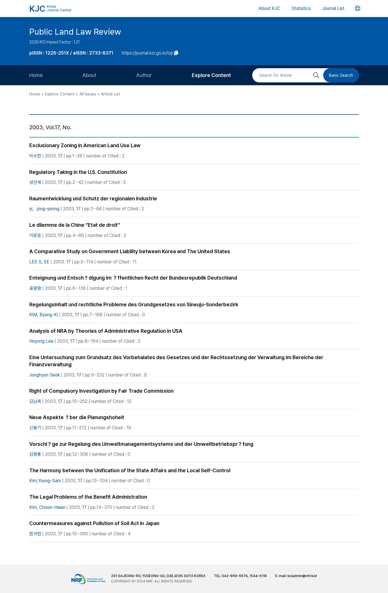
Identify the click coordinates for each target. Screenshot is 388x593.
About (89, 75)
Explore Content (211, 75)
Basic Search (341, 75)
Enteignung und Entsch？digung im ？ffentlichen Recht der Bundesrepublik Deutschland (133, 278)
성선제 (35, 182)
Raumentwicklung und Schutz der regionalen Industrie (93, 198)
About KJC (269, 8)
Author (144, 75)
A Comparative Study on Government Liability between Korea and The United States (129, 251)
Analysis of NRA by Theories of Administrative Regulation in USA (105, 331)
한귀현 (35, 533)
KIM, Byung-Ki (43, 314)
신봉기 (35, 427)
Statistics (301, 8)
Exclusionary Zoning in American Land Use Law (85, 145)
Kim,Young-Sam (45, 480)
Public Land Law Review (75, 31)
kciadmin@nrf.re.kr (302, 576)
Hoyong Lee (41, 341)
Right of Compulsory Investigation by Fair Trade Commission (101, 391)
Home (36, 75)
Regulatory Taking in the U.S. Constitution (78, 172)
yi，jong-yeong (44, 208)
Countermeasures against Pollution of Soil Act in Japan (94, 523)
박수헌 (35, 156)
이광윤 (35, 235)
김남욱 (35, 401)
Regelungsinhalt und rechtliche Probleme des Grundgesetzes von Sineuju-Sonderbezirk (133, 304)
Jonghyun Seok (44, 375)
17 (60, 156)
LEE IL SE (39, 262)
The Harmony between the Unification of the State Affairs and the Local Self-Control (129, 470)
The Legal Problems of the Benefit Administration (88, 497)
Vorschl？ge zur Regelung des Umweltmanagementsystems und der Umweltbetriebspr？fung (141, 444)
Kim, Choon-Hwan (47, 507)
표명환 (35, 288)
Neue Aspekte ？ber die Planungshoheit (76, 417)
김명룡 (35, 454)
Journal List (333, 8)
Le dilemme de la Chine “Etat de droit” (74, 225)
